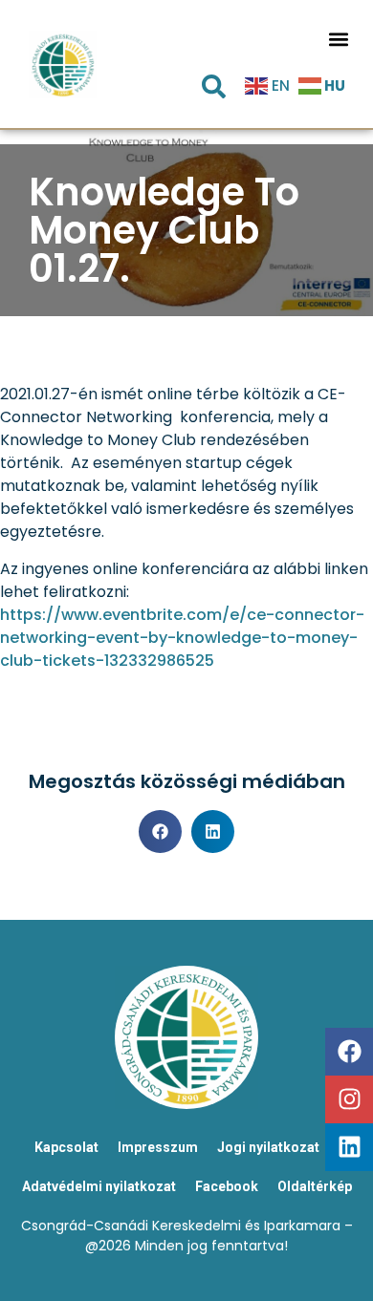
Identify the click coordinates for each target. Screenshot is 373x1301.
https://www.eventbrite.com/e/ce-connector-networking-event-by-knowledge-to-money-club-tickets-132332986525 (182, 638)
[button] (339, 39)
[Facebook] (349, 1052)
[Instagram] (349, 1099)
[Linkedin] (349, 1147)
